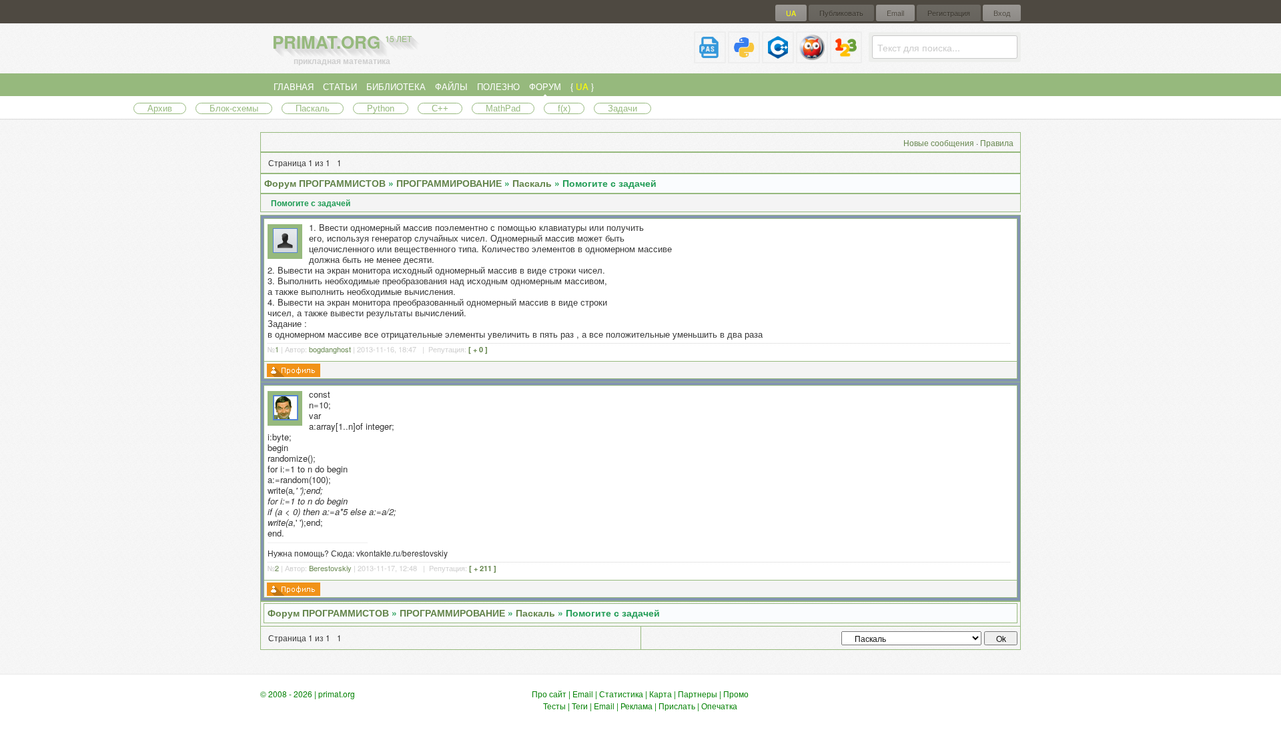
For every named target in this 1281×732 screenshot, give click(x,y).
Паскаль (313, 108)
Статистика (621, 693)
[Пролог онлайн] (812, 57)
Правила (996, 142)
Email (895, 13)
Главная (294, 86)
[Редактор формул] (846, 57)
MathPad (503, 108)
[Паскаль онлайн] (710, 57)
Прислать (677, 705)
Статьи (340, 86)
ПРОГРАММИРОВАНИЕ (449, 183)
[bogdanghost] (285, 249)
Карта (660, 693)
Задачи (622, 108)
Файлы (451, 86)
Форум (545, 86)
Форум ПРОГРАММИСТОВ (325, 183)
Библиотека (396, 86)
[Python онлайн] (744, 57)
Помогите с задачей (609, 183)
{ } (582, 86)
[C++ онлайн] (778, 57)
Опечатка (719, 705)
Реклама (636, 705)
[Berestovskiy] (285, 416)
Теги (580, 705)
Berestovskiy (330, 568)
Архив (159, 108)
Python (380, 108)
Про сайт (549, 693)
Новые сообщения (938, 142)
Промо (736, 693)
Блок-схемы (233, 108)
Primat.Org (342, 41)
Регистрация (948, 13)
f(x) (564, 108)
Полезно (498, 86)
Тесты (554, 705)
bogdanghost (330, 349)
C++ (440, 108)
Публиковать (841, 13)
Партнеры (697, 693)
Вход (1001, 13)
